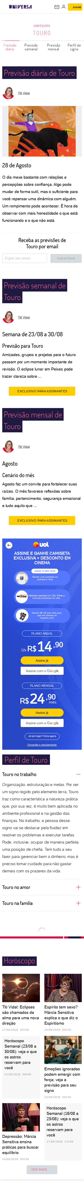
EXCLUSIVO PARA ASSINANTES (42, 391)
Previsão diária (10, 47)
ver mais (39, 1169)
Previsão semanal (31, 47)
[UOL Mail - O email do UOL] (57, 7)
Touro (42, 32)
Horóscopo (42, 26)
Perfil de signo (74, 47)
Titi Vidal (24, 93)
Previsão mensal (53, 47)
